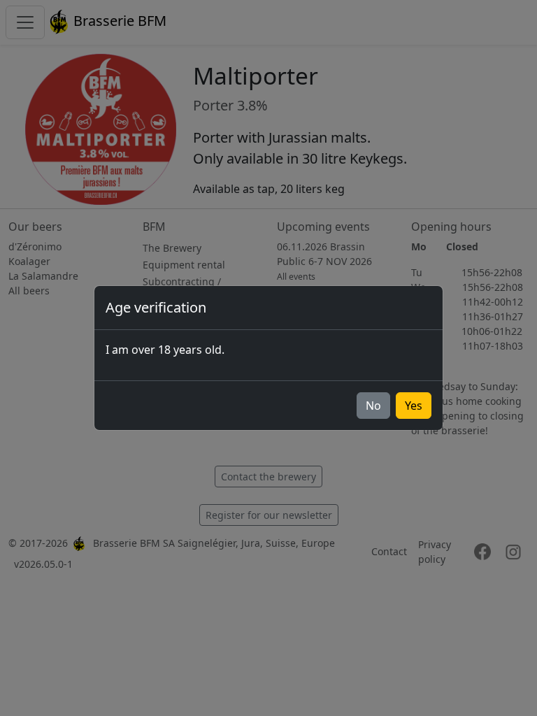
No (373, 405)
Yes (413, 405)
